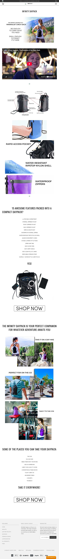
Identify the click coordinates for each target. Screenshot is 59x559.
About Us (20, 550)
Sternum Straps (6, 536)
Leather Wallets (6, 531)
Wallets (4, 529)
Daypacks (4, 534)
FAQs (3, 543)
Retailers (28, 550)
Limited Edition (6, 538)
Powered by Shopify (38, 550)
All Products (5, 541)
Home (3, 526)
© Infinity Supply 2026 (10, 550)
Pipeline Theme (50, 550)
